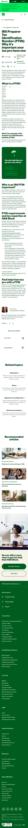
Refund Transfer (6, 740)
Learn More (5, 10)
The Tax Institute (21, 63)
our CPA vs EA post (14, 238)
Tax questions (5, 761)
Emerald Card (5, 738)
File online (9, 168)
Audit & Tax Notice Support (9, 639)
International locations (8, 766)
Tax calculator (5, 685)
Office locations (6, 763)
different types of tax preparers (9, 273)
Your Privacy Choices (18, 824)
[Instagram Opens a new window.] (12, 809)
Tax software (5, 630)
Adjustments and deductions (14, 398)
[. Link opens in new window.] (7, 825)
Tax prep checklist (7, 687)
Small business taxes (7, 657)
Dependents (14, 373)
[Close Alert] (26, 8)
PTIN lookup (12, 196)
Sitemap (4, 768)
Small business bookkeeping (9, 660)
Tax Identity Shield (7, 636)
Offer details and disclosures (10, 584)
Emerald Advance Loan (8, 742)
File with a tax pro (11, 173)
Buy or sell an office (7, 789)
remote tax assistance (19, 285)
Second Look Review (7, 632)
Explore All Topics (9, 19)
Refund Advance (6, 744)
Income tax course (7, 791)
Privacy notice (6, 715)
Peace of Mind (6, 634)
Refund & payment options (9, 692)
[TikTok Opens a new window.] (3, 809)
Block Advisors (6, 655)
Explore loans (5, 733)
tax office (14, 286)
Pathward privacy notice (8, 719)
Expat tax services (7, 641)
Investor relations (6, 795)
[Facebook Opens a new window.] (7, 809)
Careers (4, 786)
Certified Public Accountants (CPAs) (11, 233)
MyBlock (4, 680)
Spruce (4, 736)
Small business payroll (8, 662)
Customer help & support (9, 759)
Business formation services (9, 664)
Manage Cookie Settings (8, 717)
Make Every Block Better (8, 784)
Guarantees (5, 800)
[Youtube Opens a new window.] (16, 809)
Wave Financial (6, 666)
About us (4, 782)
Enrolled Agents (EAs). (7, 235)
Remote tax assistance (14, 410)
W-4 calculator (6, 698)
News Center (5, 793)
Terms (3, 712)
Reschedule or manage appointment (12, 621)
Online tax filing (6, 623)
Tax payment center (7, 694)
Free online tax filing (7, 627)
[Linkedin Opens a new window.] (20, 809)
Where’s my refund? (7, 696)
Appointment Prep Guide (8, 689)
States (14, 385)
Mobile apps (5, 683)
